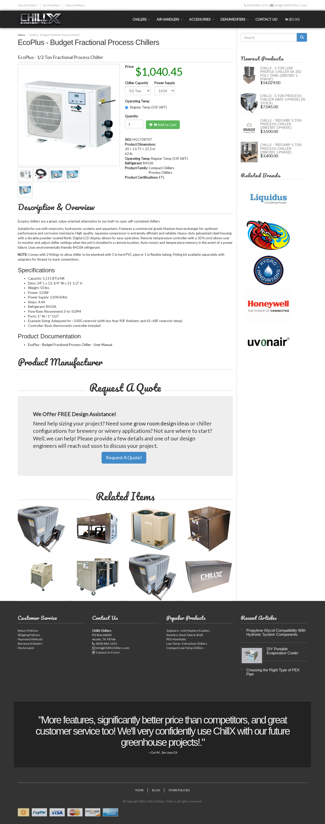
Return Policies (28, 630)
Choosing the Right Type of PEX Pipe (273, 672)
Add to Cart (166, 124)
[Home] (42, 19)
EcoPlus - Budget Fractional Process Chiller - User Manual (70, 345)
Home (21, 34)
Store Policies (179, 790)
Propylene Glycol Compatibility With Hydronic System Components (275, 632)
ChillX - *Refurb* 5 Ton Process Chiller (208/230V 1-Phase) (280, 148)
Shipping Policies (29, 635)
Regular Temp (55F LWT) (148, 107)
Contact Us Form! (108, 652)
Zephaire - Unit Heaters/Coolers (188, 630)
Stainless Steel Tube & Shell (184, 635)
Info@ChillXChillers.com (290, 5)
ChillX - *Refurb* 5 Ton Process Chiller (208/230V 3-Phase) (280, 124)
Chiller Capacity (136, 83)
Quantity (131, 116)
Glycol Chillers (28, 5)
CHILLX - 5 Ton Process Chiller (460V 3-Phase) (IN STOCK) (282, 99)
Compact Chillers (161, 168)
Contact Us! (266, 19)
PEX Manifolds (176, 639)
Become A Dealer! (30, 643)
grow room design (155, 423)
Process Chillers (160, 172)
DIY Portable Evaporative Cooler (282, 651)
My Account (26, 648)
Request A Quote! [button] (124, 457)
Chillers (140, 19)
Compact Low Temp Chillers (185, 648)
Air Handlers (51, 5)
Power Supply (164, 83)
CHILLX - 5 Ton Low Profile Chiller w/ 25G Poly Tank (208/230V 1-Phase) (280, 73)
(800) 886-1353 (257, 5)
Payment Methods (30, 639)
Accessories (200, 19)
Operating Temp (137, 101)
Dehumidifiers (75, 5)
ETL (162, 177)
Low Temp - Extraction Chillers (186, 643)
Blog (156, 790)
